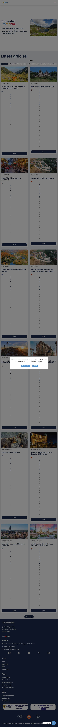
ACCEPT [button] (35, 365)
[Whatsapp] (54, 723)
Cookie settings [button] (25, 365)
